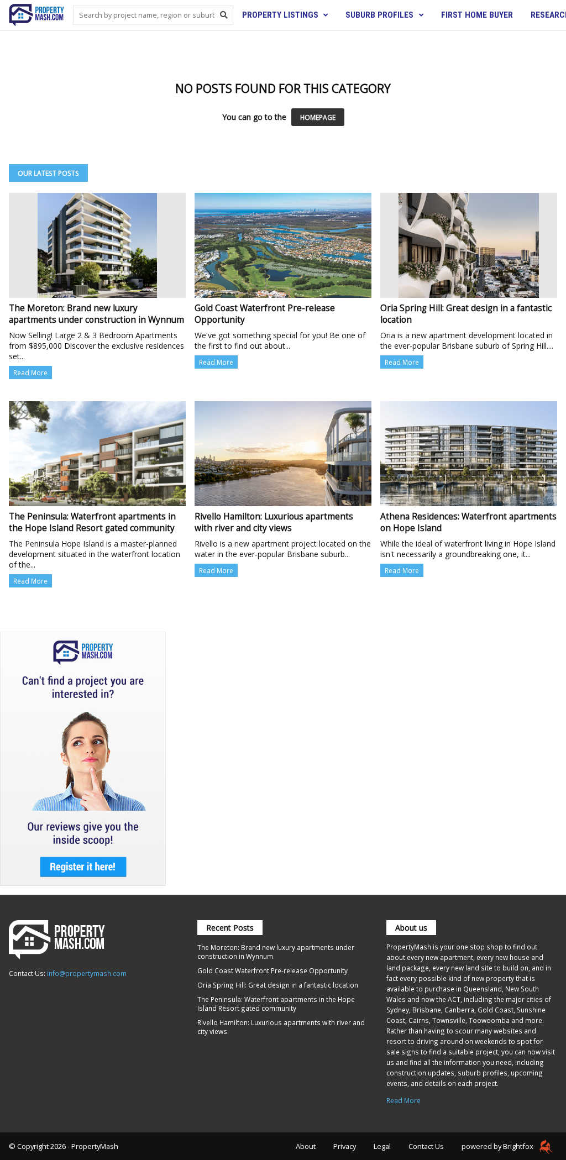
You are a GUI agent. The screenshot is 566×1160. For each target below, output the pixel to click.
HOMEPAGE (318, 117)
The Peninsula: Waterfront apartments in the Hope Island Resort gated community (276, 1003)
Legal (382, 1146)
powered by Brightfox (498, 1146)
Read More (30, 372)
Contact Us (426, 1146)
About (306, 1146)
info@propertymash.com (87, 973)
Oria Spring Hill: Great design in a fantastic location (277, 984)
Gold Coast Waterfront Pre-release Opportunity (272, 970)
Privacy (344, 1146)
